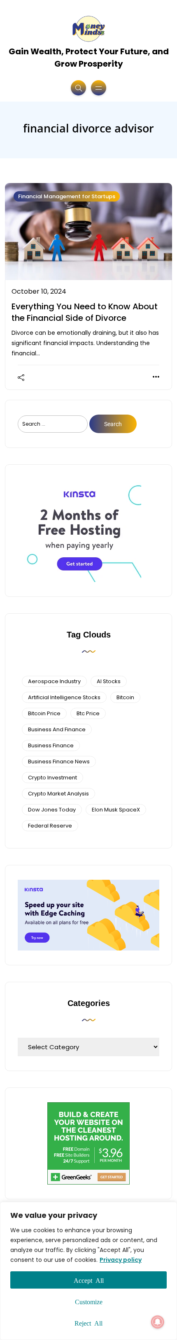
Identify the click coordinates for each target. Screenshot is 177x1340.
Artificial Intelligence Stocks (64, 697)
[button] (157, 1321)
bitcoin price (44, 713)
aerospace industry (54, 681)
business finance (51, 745)
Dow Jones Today (52, 810)
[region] (88, 1271)
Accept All (89, 1280)
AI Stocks (109, 681)
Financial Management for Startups (66, 196)
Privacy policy (121, 1260)
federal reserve (50, 826)
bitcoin (125, 697)
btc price (88, 713)
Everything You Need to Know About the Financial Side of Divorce (85, 312)
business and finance (57, 729)
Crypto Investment (52, 777)
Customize (88, 1301)
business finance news (59, 761)
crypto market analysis (58, 794)
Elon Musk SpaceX (116, 810)
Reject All (88, 1322)
